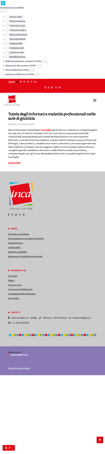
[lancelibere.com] (52, 355)
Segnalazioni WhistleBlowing (22, 294)
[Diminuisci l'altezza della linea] (30, 70)
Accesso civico (15, 285)
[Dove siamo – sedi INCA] (100, 440)
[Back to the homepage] (12, 100)
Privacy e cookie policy (19, 368)
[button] (95, 100)
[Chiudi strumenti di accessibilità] (6, 11)
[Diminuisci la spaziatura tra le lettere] (35, 74)
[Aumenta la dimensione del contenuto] (46, 61)
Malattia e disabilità (17, 252)
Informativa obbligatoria (20, 289)
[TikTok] (28, 81)
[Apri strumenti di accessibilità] (3, 3)
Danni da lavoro (15, 243)
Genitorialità (14, 247)
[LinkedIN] (35, 81)
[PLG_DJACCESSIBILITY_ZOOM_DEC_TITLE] (42, 61)
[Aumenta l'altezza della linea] (33, 70)
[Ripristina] (2, 11)
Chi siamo (12, 276)
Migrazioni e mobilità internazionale (25, 256)
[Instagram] (24, 81)
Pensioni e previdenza (18, 234)
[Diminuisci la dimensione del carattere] (37, 65)
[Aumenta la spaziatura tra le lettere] (39, 74)
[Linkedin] (59, 87)
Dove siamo (13, 298)
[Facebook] (21, 81)
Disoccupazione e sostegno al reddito (26, 238)
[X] (32, 81)
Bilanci (11, 280)
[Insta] (48, 87)
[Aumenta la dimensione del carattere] (40, 65)
